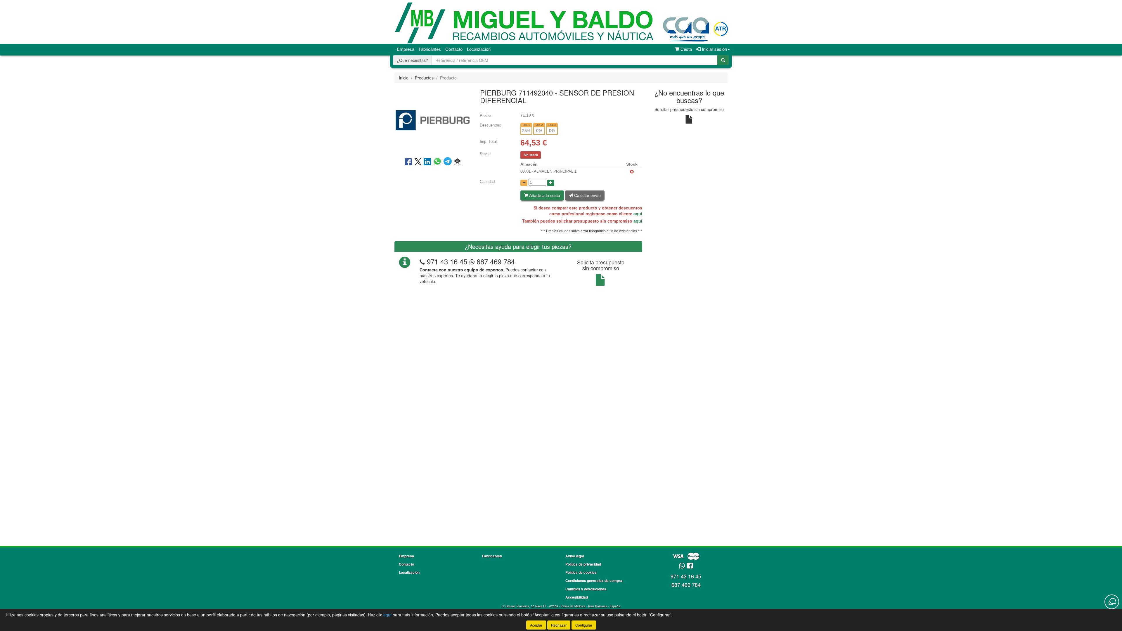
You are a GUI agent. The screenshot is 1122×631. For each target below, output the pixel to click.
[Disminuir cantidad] (523, 183)
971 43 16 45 (447, 261)
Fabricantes (430, 49)
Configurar (583, 625)
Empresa (405, 49)
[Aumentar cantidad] (550, 183)
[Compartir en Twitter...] (418, 162)
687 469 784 (495, 261)
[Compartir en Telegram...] (449, 162)
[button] (457, 162)
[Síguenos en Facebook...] (690, 566)
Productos (424, 78)
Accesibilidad (576, 597)
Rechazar (559, 625)
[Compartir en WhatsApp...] (438, 162)
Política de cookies (581, 572)
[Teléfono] (422, 261)
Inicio (403, 78)
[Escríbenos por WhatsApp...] (682, 566)
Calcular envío (587, 195)
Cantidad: (488, 181)
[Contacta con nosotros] (1111, 601)
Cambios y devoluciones (585, 589)
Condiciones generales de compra (593, 580)
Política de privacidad (583, 564)
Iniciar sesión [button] (714, 49)
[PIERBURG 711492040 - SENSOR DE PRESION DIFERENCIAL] (432, 119)
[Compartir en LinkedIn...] (427, 162)
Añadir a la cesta (544, 195)
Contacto (454, 49)
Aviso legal (574, 556)
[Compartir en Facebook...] (408, 162)
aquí (637, 213)
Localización (479, 49)
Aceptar (536, 625)
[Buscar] (723, 60)
